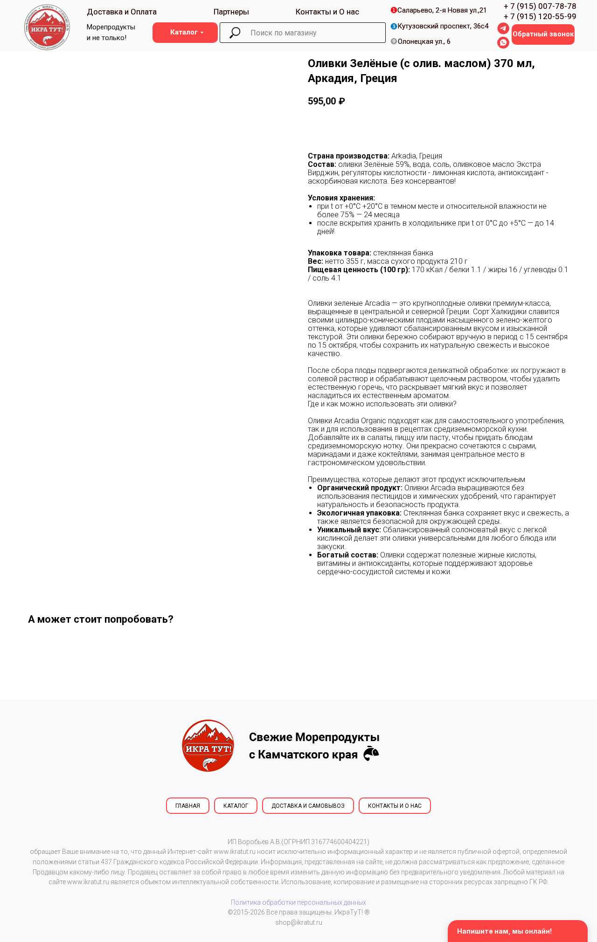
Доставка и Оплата (122, 11)
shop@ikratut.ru (298, 922)
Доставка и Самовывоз (308, 806)
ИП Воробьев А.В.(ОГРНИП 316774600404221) (298, 842)
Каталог (235, 806)
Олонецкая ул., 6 (424, 41)
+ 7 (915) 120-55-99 (540, 16)
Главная (187, 806)
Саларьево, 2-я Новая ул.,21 (442, 10)
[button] (543, 34)
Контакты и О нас (327, 11)
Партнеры (231, 11)
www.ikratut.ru (235, 851)
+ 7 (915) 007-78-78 (540, 6)
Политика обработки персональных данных (298, 902)
